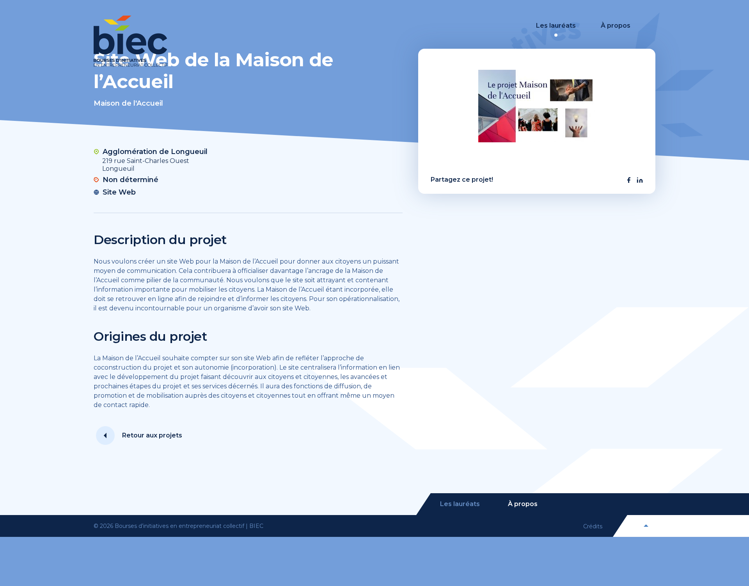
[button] (628, 180)
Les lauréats (556, 25)
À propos (615, 25)
